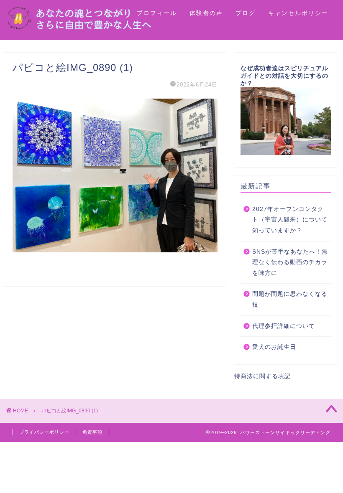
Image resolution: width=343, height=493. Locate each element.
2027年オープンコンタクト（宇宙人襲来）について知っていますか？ (290, 220)
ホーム (114, 13)
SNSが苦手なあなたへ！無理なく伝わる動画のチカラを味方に (290, 262)
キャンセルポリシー (298, 13)
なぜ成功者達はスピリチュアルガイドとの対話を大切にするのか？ (284, 75)
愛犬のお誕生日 (274, 347)
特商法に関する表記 (262, 376)
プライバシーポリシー (44, 432)
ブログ (245, 13)
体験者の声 (206, 13)
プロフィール (157, 13)
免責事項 (92, 432)
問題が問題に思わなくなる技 (290, 299)
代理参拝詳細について (283, 326)
